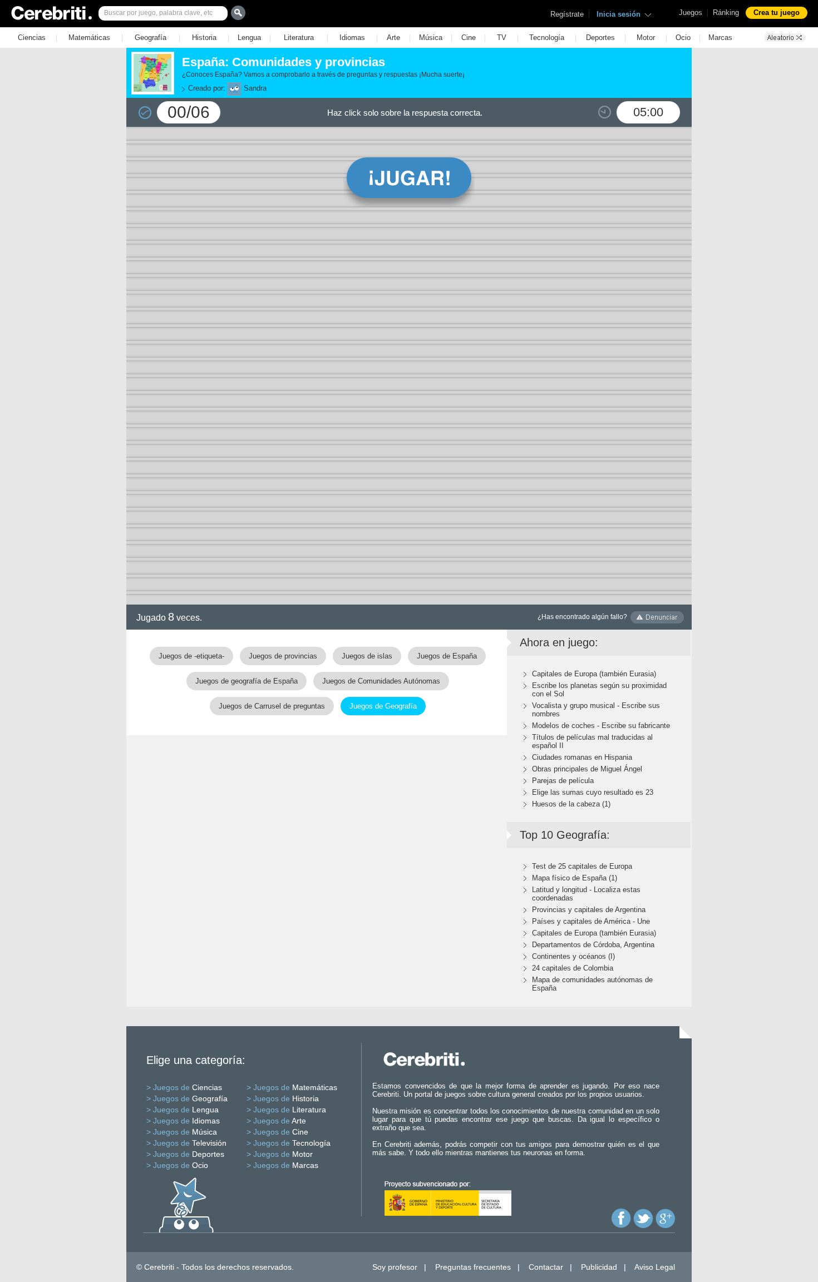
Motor (646, 37)
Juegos (690, 12)
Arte (393, 37)
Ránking (726, 12)
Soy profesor (394, 1267)
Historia (204, 37)
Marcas (720, 37)
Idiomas (352, 37)
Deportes (600, 37)
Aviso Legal (654, 1267)
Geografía (150, 37)
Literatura (299, 37)
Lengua (249, 37)
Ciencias (32, 37)
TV (501, 37)
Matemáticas (89, 37)
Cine (468, 37)
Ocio (683, 37)
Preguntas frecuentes (473, 1267)
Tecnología (546, 37)
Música (430, 37)
